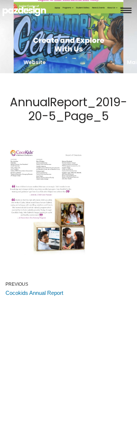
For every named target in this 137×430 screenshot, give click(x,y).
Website (35, 62)
